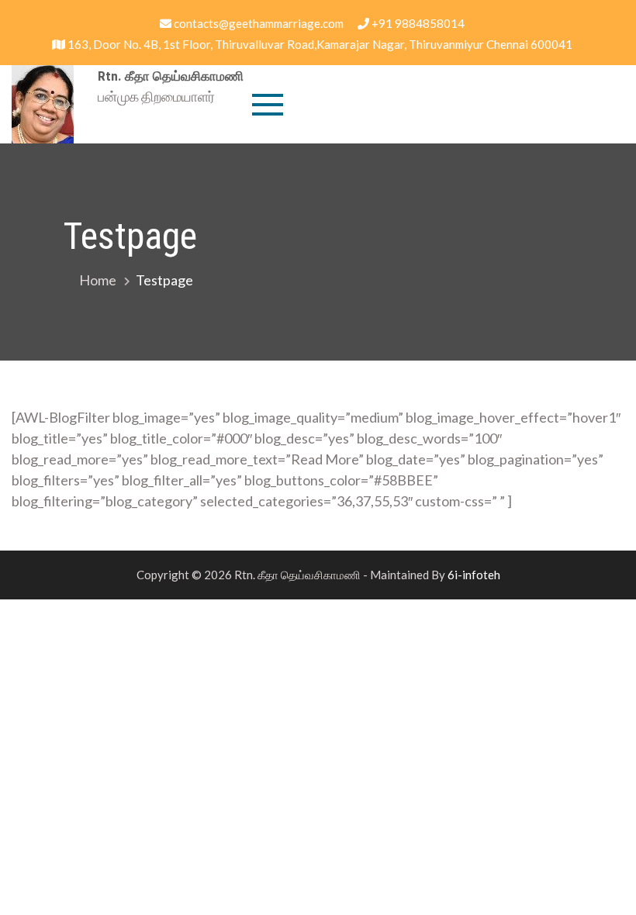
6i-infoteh (474, 575)
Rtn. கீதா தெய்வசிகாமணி (171, 76)
